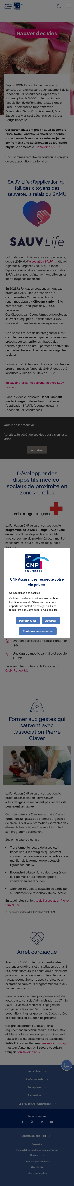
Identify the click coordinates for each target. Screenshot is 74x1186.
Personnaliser (27, 620)
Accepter (50, 620)
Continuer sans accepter (38, 631)
